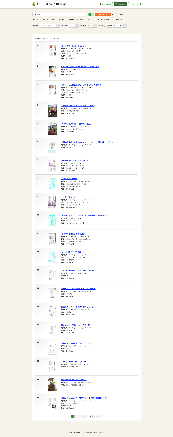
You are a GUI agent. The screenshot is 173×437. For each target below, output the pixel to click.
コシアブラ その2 (68, 197)
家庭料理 (71, 19)
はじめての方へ (106, 4)
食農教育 (89, 19)
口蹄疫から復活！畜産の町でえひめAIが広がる (80, 67)
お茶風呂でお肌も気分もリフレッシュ (76, 343)
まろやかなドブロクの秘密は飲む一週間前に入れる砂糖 (83, 215)
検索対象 (35, 26)
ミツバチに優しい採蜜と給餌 (73, 234)
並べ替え (102, 26)
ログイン (135, 4)
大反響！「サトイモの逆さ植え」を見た (77, 106)
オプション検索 (119, 14)
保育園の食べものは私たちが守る (74, 160)
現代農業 (52, 19)
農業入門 (109, 19)
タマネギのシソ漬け (69, 179)
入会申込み (121, 4)
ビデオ (128, 19)
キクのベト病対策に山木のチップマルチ (77, 270)
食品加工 (99, 19)
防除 (43, 19)
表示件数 (65, 26)
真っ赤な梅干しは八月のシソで (73, 46)
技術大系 (61, 19)
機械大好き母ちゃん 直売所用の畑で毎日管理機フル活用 (84, 398)
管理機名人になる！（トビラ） (73, 380)
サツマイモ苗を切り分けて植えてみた (76, 124)
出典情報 (83, 26)
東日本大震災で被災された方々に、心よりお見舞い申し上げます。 (88, 142)
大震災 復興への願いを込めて (73, 362)
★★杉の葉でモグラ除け (71, 252)
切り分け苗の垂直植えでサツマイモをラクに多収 (81, 85)
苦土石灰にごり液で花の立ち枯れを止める (78, 289)
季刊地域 (119, 19)
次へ (98, 416)
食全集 (80, 19)
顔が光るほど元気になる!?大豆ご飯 (75, 325)
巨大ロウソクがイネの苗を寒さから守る (77, 307)
